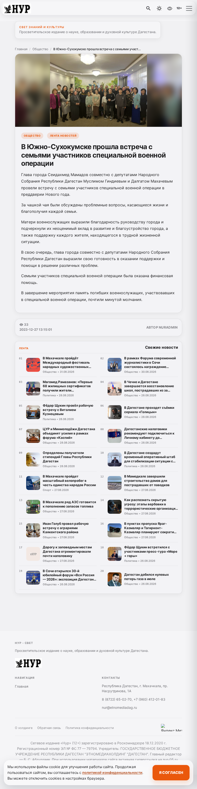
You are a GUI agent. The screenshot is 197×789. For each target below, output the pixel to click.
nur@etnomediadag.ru (119, 707)
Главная (21, 49)
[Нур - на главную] (23, 8)
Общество (40, 49)
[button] (189, 8)
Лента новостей (63, 135)
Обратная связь (49, 728)
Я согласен (171, 772)
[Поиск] (148, 8)
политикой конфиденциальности (112, 772)
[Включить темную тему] (159, 8)
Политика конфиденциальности (90, 728)
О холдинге (23, 728)
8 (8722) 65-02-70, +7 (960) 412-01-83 (133, 699)
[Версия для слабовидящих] (170, 8)
